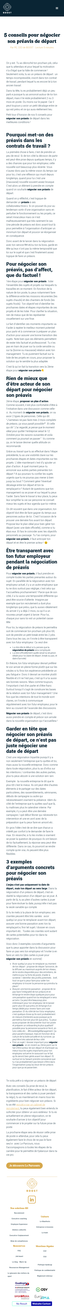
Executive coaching (19, 1219)
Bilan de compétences (19, 1241)
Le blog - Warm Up (19, 1262)
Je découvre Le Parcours (24, 1165)
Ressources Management (19, 1268)
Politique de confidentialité (44, 1270)
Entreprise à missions (44, 1227)
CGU (44, 1257)
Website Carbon (41, 1303)
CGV (44, 1251)
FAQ (19, 1251)
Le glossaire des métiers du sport (18, 1274)
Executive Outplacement (19, 1235)
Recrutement (19, 1213)
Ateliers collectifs (19, 1230)
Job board (19, 1256)
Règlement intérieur (45, 1276)
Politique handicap (45, 1265)
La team (45, 1233)
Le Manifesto (45, 1221)
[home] (7, 8)
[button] (57, 8)
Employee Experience (19, 1224)
